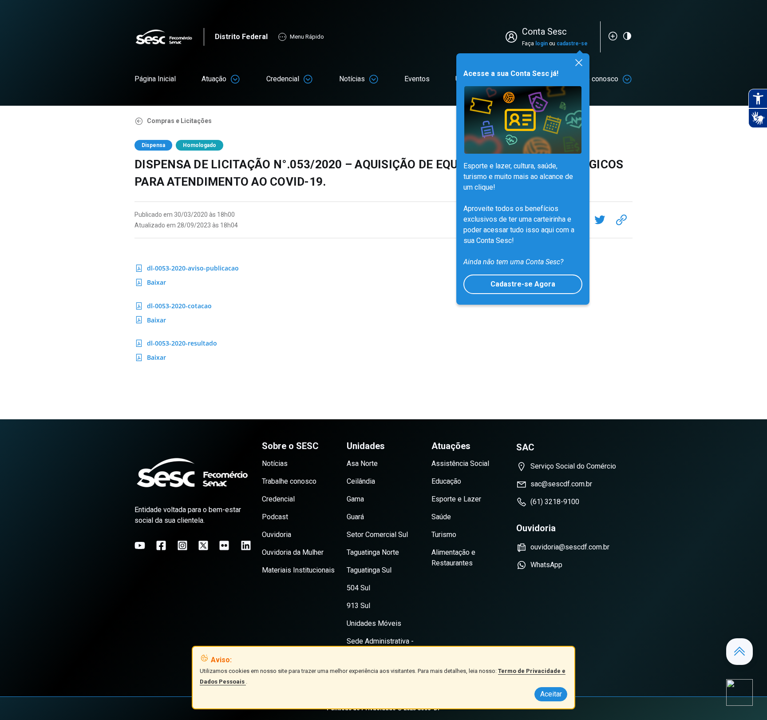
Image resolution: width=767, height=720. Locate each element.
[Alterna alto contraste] (627, 36)
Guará (355, 517)
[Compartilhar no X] (600, 220)
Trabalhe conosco (289, 481)
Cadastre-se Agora (522, 284)
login (541, 43)
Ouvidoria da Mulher (293, 552)
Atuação (214, 79)
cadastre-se (572, 43)
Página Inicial (155, 79)
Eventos (417, 79)
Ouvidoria (276, 534)
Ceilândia (361, 481)
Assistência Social (460, 463)
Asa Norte (362, 463)
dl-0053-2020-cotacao (173, 307)
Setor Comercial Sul (377, 534)
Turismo (443, 534)
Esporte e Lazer (456, 499)
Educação (446, 481)
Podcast (275, 517)
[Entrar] (513, 37)
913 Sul (358, 605)
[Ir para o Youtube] (139, 545)
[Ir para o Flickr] (224, 545)
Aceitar (551, 694)
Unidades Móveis (374, 623)
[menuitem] (155, 79)
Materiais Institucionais (298, 570)
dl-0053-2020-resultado (175, 344)
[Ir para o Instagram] (182, 545)
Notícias (352, 79)
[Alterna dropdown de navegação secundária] (235, 79)
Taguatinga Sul (369, 570)
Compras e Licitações (179, 120)
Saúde (441, 517)
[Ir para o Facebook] (161, 545)
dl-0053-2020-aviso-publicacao (186, 269)
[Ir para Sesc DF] (169, 37)
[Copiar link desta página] (621, 220)
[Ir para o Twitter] (203, 545)
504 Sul (358, 588)
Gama (355, 499)
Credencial (282, 79)
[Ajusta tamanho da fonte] (613, 36)
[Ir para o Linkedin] (246, 545)
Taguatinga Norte (373, 552)
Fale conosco (597, 79)
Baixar (158, 284)
